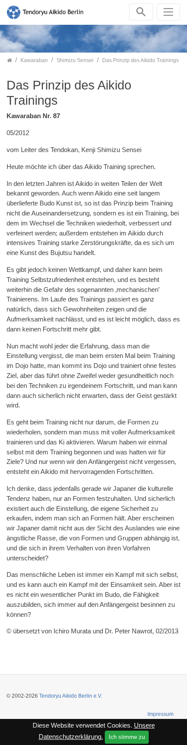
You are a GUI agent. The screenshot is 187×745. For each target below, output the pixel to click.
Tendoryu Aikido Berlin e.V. (70, 696)
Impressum (160, 714)
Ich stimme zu (127, 737)
